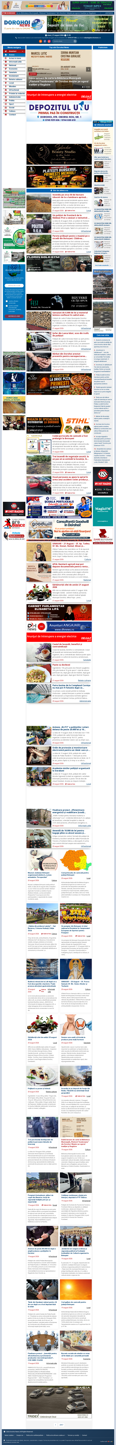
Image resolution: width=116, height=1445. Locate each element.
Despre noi (20, 1435)
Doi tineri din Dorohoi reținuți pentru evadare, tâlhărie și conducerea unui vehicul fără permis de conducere (102, 428)
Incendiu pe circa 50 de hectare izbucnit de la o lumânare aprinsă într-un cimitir (69, 196)
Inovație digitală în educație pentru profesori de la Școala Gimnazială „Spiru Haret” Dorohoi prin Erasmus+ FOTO (102, 441)
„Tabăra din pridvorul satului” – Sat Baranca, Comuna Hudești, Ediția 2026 (42, 928)
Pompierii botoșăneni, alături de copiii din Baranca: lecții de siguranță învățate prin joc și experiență (40, 1198)
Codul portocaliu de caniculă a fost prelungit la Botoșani (70, 437)
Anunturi (12, 51)
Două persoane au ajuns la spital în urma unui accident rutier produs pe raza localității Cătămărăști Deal (70, 478)
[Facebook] (44, 41)
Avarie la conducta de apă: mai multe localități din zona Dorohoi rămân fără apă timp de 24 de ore (103, 343)
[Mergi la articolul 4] (88, 87)
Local (11, 83)
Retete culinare (15, 79)
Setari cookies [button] (9, 1435)
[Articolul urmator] (88, 69)
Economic (13, 69)
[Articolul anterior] (30, 69)
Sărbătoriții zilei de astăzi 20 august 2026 (42, 1038)
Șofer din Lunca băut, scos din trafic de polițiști (70, 334)
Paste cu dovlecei (61, 665)
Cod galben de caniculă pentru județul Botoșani (73, 1303)
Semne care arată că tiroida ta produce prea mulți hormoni (73, 1038)
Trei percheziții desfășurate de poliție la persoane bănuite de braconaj (40, 1142)
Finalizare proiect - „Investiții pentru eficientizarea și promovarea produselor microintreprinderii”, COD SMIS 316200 (42, 1356)
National (12, 65)
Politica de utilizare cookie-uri (55, 1435)
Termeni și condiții (73, 1435)
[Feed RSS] (40, 41)
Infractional (14, 90)
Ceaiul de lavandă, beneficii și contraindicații (67, 645)
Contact (12, 115)
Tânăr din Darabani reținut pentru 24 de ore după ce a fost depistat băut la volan (42, 1304)
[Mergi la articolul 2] (84, 87)
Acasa (11, 55)
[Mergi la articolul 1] (82, 87)
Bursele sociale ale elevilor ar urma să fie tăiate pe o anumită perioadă (75, 1354)
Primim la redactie (17, 93)
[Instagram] (49, 41)
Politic (11, 100)
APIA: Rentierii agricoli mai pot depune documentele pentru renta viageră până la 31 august (70, 565)
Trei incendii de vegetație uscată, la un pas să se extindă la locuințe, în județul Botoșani (70, 457)
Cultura (12, 111)
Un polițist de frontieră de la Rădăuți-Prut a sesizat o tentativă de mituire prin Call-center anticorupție (71, 216)
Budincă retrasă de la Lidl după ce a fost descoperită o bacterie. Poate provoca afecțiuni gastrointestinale (42, 984)
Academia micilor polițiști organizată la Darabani (71, 769)
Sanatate (13, 72)
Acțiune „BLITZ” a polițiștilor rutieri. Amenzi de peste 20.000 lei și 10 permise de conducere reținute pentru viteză (70, 728)
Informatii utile (15, 62)
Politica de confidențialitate (34, 1435)
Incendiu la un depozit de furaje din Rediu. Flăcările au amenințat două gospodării (75, 1091)
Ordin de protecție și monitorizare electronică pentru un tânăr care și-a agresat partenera (71, 748)
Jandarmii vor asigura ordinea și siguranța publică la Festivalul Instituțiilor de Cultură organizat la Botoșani (75, 1252)
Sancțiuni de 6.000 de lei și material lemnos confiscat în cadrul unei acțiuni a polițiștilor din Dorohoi (70, 313)
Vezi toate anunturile (102, 265)
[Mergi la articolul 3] (86, 87)
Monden (12, 86)
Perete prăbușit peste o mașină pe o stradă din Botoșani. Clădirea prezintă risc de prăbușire (71, 237)
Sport (11, 104)
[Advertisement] (14, 152)
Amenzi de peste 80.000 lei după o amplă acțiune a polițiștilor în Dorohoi (42, 1251)
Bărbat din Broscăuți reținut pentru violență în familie (102, 418)
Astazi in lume (15, 58)
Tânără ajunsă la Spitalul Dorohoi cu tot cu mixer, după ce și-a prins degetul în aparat (102, 390)
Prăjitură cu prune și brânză (39, 1089)
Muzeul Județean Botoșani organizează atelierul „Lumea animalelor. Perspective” (39, 875)
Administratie (15, 97)
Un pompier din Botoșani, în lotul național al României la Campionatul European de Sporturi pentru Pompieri (75, 929)
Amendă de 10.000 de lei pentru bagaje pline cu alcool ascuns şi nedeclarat (68, 831)
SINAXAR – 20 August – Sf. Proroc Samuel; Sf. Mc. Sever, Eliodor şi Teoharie (75, 984)
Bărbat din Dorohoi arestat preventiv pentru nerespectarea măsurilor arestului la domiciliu (68, 355)
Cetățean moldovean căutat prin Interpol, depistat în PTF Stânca (74, 1196)
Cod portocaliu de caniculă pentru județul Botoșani (75, 874)
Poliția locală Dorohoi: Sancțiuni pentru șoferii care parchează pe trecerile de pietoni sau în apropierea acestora (103, 379)
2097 (61, 1425)
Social (11, 108)
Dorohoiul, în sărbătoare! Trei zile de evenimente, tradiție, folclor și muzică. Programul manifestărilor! (103, 368)
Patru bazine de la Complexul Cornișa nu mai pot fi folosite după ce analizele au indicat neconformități (71, 686)
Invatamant (14, 76)
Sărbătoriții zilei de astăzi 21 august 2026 (70, 586)
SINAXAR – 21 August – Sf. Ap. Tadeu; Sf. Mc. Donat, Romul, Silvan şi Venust (71, 544)
